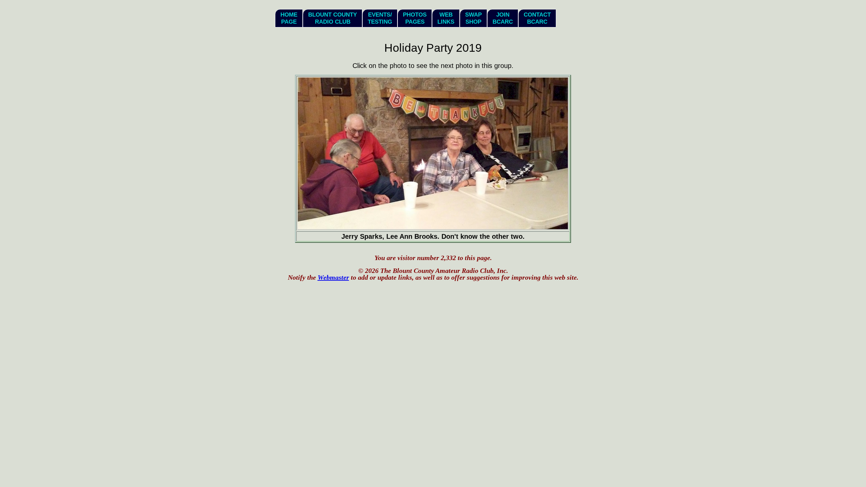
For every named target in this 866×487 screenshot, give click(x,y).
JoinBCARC (503, 18)
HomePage (288, 18)
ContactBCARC (537, 18)
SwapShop (473, 18)
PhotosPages (415, 18)
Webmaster (333, 277)
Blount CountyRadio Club (332, 18)
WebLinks (445, 18)
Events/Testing (380, 18)
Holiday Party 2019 (433, 47)
